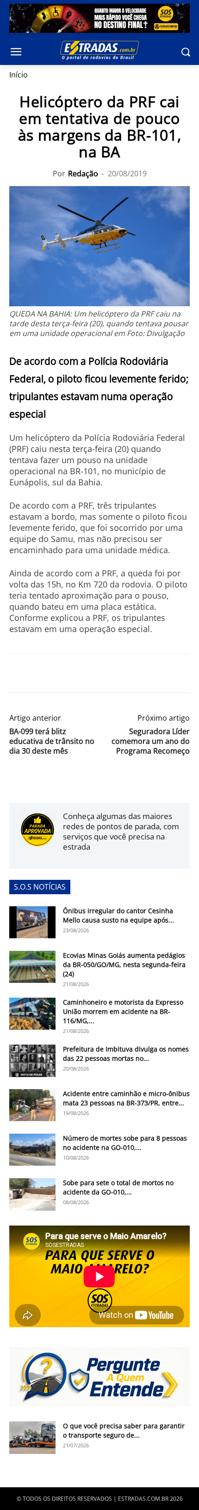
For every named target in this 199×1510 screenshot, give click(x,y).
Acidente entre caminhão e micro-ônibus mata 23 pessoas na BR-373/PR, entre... (126, 1098)
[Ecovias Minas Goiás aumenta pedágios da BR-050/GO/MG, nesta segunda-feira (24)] (32, 967)
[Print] (103, 673)
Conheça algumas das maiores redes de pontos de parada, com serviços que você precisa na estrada (121, 831)
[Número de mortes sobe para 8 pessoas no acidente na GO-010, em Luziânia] (32, 1150)
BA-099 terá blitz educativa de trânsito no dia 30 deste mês (51, 741)
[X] (40, 673)
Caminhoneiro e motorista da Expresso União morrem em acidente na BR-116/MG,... (123, 1011)
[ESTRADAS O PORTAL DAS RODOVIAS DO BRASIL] (99, 50)
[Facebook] (18, 673)
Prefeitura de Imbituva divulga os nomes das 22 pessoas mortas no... (126, 1054)
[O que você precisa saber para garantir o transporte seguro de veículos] (32, 1437)
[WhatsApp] (61, 673)
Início (18, 75)
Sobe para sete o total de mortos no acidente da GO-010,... (118, 1187)
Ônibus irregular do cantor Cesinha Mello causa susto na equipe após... (118, 915)
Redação (83, 173)
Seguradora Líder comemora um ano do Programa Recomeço (151, 741)
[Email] (82, 673)
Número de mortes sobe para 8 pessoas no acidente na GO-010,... (125, 1143)
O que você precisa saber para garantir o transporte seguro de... (124, 1430)
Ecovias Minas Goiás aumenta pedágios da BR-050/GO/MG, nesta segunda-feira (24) (124, 964)
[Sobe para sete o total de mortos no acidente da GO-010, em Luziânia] (32, 1194)
